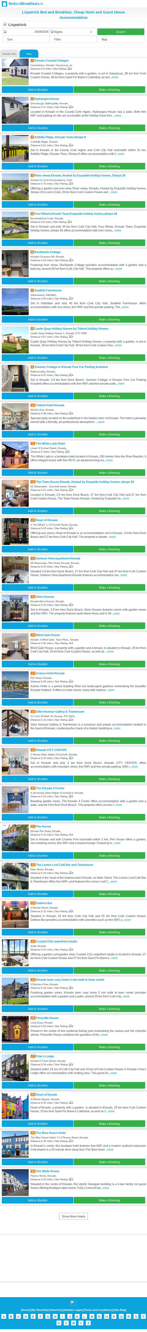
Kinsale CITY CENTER (51, 749)
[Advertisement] (73, 1258)
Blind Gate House (48, 635)
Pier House (43, 826)
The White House (47, 1171)
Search (120, 31)
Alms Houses (45, 596)
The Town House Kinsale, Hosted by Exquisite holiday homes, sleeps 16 (85, 481)
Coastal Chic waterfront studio (56, 941)
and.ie (26, 4)
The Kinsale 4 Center (50, 788)
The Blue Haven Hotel (51, 1132)
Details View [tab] (9, 53)
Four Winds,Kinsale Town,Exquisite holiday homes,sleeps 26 (75, 213)
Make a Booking (109, 89)
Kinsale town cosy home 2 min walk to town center (70, 979)
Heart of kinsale (46, 1094)
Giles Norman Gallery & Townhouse (60, 711)
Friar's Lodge (45, 1056)
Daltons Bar (44, 903)
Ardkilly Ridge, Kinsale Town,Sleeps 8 (60, 137)
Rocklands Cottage (47, 252)
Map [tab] (29, 53)
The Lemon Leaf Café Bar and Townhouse (64, 864)
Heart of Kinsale (47, 520)
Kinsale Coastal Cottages (51, 60)
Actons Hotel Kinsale (50, 673)
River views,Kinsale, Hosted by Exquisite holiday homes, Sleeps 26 (79, 175)
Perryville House (47, 1018)
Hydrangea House (46, 98)
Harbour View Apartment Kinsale (58, 558)
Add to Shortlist (37, 89)
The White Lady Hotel (50, 443)
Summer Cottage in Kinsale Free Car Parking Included (71, 366)
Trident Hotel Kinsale (50, 405)
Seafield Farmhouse (48, 290)
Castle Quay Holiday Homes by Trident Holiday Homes (71, 328)
